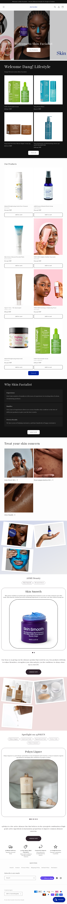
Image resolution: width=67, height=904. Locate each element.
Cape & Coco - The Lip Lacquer (12, 308)
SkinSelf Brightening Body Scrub (13, 358)
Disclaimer (54, 867)
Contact (17, 867)
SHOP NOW (33, 432)
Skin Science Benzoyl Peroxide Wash (14, 257)
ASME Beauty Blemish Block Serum (43, 206)
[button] (4, 7)
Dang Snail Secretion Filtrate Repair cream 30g (17, 143)
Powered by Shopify (19, 899)
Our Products (33, 50)
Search (12, 867)
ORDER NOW (33, 672)
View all (33, 153)
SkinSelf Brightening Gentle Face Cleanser (16, 206)
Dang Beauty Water (39, 106)
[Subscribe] (34, 878)
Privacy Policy (25, 867)
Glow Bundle (8, 515)
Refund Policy (45, 867)
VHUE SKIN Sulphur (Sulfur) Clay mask (44, 257)
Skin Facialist (11, 899)
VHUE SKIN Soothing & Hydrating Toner (45, 308)
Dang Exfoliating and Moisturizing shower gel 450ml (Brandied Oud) (47, 144)
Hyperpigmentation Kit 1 (42, 480)
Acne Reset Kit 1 (10, 480)
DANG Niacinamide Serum (11, 106)
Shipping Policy (35, 867)
